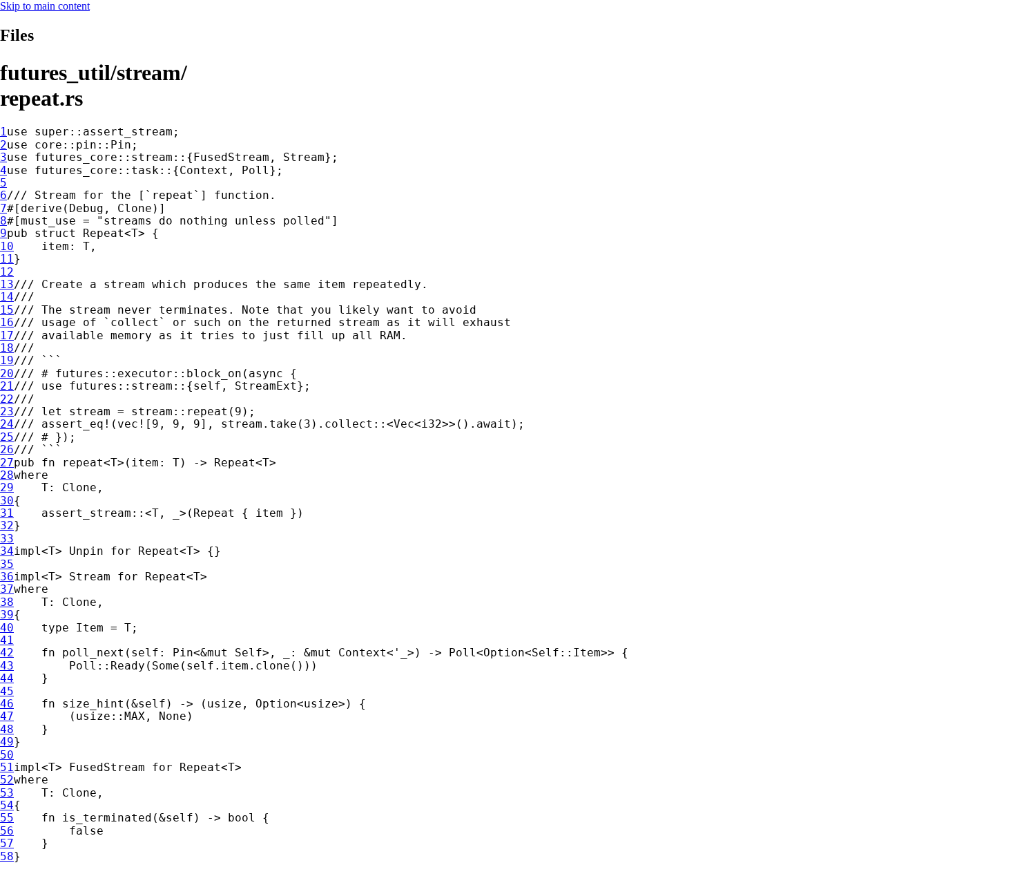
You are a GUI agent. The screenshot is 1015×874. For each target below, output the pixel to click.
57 (7, 843)
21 (7, 385)
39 (7, 614)
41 (7, 640)
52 (7, 779)
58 (7, 856)
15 (7, 309)
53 (7, 792)
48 (7, 729)
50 (7, 754)
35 (7, 564)
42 (7, 652)
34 (7, 551)
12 (7, 271)
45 (7, 691)
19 (7, 360)
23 (7, 411)
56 (7, 830)
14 (7, 296)
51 (7, 767)
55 (7, 817)
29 (7, 487)
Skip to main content (45, 6)
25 (7, 437)
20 (7, 373)
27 (7, 462)
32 (7, 525)
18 (7, 347)
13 (7, 284)
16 (7, 322)
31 (7, 513)
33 (7, 538)
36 (7, 576)
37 (7, 589)
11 (7, 258)
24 (7, 423)
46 (7, 703)
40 (7, 627)
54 (7, 805)
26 (7, 449)
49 (7, 741)
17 (7, 335)
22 (7, 399)
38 (7, 602)
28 (7, 475)
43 (7, 665)
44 (7, 678)
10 (7, 246)
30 (7, 500)
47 (7, 716)
